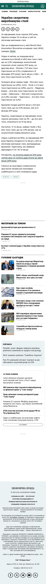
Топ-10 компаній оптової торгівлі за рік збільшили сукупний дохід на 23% (21, 361)
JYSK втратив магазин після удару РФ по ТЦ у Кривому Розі (21, 412)
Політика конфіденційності (23, 499)
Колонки (22, 11)
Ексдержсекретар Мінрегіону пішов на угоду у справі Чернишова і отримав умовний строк (30, 264)
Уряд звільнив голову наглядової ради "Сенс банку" (20, 395)
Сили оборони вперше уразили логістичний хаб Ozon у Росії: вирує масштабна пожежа (19, 380)
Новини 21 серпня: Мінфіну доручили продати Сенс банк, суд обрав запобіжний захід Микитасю (22, 403)
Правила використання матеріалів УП (23, 501)
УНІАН (12, 51)
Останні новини (10, 374)
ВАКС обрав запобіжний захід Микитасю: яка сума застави (30, 276)
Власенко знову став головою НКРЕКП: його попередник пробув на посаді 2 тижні (30, 303)
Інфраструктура (34, 11)
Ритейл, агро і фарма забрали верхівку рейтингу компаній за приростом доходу (22, 349)
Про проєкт (30, 496)
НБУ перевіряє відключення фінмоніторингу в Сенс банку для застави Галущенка (29, 315)
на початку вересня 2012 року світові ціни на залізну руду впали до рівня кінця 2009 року (22, 158)
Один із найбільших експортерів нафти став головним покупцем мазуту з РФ (21, 419)
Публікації (13, 11)
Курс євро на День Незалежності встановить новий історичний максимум (29, 290)
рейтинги (15, 177)
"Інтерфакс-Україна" (17, 517)
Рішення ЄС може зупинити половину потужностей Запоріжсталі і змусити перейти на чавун (22, 236)
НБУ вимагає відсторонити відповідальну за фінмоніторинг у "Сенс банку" (22, 388)
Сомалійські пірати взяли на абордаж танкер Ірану (29, 327)
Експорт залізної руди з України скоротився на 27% (22, 247)
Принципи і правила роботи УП (23, 504)
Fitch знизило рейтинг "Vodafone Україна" (22, 355)
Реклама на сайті (17, 496)
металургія (6, 177)
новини (5, 11)
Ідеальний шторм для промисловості (18, 227)
